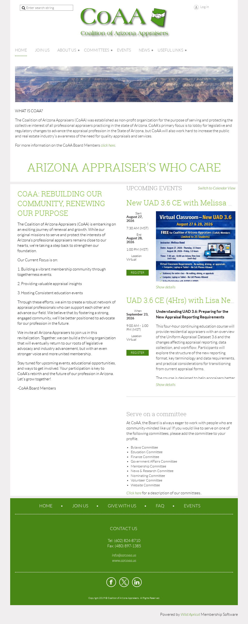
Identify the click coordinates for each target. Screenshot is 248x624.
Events (192, 506)
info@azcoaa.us (124, 555)
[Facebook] (111, 582)
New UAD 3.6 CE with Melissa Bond (186, 203)
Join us (80, 506)
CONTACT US (123, 528)
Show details (165, 287)
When (137, 310)
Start (138, 213)
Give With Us (122, 506)
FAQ (160, 506)
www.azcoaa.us (124, 560)
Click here (133, 493)
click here (108, 145)
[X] (124, 582)
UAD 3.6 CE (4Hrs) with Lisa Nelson (185, 300)
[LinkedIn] (137, 582)
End (139, 234)
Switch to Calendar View (216, 188)
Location (136, 255)
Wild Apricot (190, 614)
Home (46, 506)
